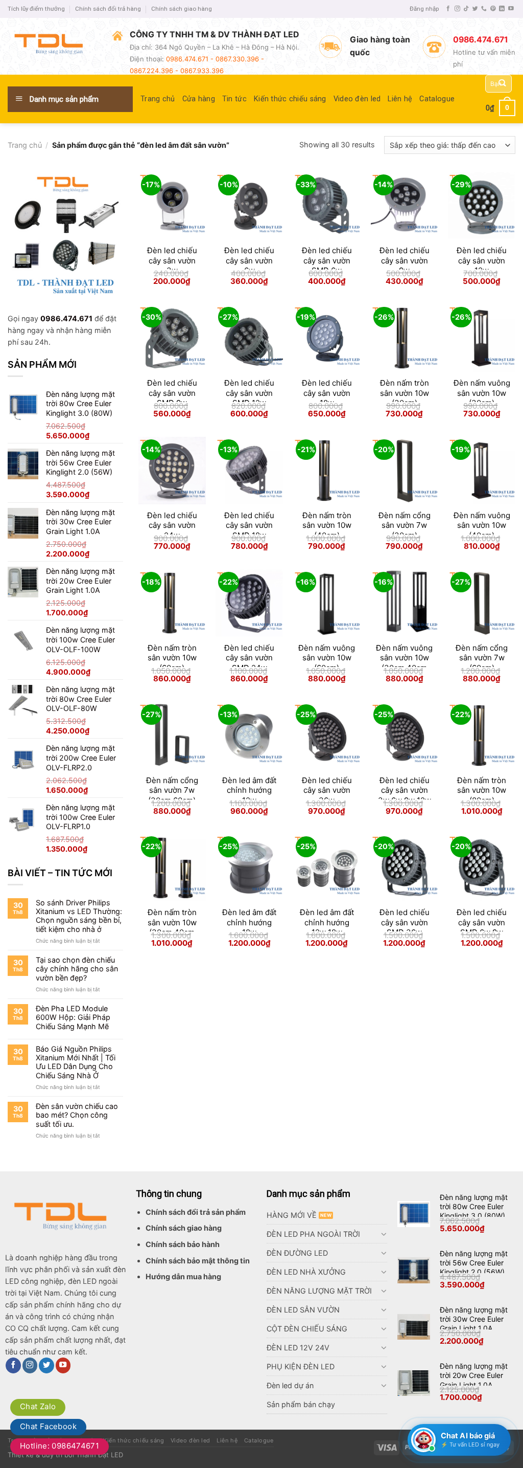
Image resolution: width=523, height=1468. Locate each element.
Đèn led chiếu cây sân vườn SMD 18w (249, 525)
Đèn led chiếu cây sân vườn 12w (482, 260)
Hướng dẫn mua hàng (183, 1276)
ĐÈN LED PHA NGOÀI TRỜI (313, 1234)
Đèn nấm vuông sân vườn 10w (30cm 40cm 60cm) (404, 663)
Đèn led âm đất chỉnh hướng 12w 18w (327, 922)
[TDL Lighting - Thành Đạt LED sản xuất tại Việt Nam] (52, 46)
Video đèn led (357, 99)
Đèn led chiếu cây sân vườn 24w (172, 525)
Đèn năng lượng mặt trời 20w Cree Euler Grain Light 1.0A (474, 1375)
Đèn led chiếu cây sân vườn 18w (327, 393)
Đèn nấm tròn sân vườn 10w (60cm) (172, 658)
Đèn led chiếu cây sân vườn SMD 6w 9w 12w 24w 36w (482, 927)
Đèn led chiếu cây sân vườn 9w (404, 260)
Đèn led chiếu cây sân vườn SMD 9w (172, 393)
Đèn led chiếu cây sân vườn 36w (327, 790)
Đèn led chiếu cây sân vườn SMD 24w (249, 658)
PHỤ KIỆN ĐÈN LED (301, 1366)
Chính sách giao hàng (181, 8)
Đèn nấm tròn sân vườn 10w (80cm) (481, 790)
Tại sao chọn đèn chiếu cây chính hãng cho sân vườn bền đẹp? (77, 968)
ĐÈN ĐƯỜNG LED (297, 1253)
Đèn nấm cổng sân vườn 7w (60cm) (482, 658)
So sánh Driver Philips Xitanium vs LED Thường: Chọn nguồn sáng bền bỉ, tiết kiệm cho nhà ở (79, 915)
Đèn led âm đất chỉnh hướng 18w (249, 922)
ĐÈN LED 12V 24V (298, 1347)
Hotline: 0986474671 (59, 1446)
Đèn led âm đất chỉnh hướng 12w (249, 790)
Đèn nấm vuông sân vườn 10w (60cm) (326, 658)
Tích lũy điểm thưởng (36, 8)
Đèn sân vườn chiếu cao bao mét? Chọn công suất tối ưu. (77, 1115)
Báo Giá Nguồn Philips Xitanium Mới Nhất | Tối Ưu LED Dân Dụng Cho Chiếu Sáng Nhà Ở (75, 1062)
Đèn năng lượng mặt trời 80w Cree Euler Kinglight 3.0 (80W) (474, 1206)
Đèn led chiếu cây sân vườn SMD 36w (404, 922)
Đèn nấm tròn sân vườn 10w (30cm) (404, 393)
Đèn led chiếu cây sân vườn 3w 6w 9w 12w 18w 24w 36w (404, 795)
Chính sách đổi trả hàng (108, 8)
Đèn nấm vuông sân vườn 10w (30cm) (482, 393)
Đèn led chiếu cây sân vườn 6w (249, 260)
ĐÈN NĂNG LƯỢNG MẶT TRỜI (319, 1290)
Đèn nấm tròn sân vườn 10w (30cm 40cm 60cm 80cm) (172, 927)
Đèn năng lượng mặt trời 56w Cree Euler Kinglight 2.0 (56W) (474, 1262)
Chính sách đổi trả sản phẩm (196, 1212)
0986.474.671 (66, 318)
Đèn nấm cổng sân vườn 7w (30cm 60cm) (172, 790)
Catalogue (437, 99)
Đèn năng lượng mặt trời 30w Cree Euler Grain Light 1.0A (474, 1318)
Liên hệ (400, 99)
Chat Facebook (48, 1426)
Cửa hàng (198, 99)
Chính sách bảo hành (183, 1244)
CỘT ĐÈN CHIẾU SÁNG (307, 1328)
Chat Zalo (38, 1406)
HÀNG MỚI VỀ (292, 1215)
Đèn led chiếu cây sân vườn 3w (172, 260)
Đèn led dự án (290, 1385)
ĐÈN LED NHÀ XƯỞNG (306, 1271)
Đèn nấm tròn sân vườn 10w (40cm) (326, 525)
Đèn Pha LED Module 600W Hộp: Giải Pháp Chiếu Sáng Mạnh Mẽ (73, 1017)
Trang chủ (157, 99)
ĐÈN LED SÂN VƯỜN (303, 1309)
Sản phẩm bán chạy (301, 1404)
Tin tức (234, 99)
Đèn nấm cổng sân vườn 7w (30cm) (404, 525)
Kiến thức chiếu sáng (290, 99)
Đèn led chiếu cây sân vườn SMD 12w (249, 393)
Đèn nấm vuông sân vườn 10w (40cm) (482, 525)
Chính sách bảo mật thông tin (198, 1260)
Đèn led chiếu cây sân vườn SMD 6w (327, 260)
